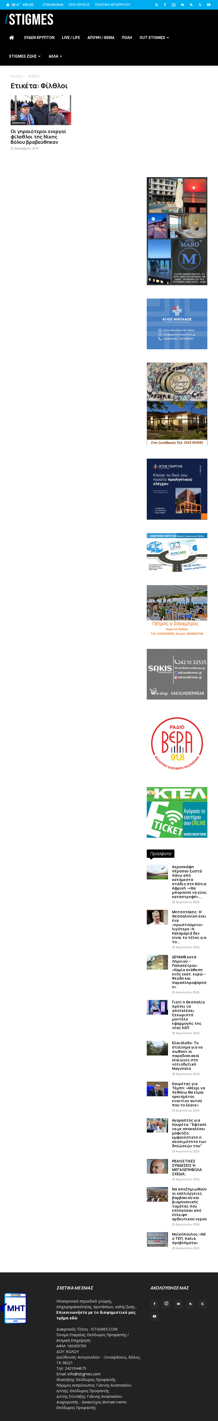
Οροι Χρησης (79, 5)
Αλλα (53, 56)
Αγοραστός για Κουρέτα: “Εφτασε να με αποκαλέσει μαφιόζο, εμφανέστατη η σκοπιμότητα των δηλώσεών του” (189, 1133)
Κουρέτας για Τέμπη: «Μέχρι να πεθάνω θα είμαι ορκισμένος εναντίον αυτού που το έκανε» (188, 1094)
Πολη (127, 37)
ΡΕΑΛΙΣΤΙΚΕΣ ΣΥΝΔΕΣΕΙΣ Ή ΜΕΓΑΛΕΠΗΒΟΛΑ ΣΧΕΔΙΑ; (187, 1167)
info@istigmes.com (84, 1373)
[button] (157, 5)
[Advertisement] (177, 138)
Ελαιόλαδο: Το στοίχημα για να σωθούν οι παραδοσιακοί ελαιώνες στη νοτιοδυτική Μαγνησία (187, 1055)
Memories (19, 123)
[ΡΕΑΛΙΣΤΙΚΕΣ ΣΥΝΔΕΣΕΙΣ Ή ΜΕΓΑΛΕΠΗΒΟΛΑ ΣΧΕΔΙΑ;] (157, 1166)
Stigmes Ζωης (23, 56)
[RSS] (191, 5)
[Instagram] (174, 5)
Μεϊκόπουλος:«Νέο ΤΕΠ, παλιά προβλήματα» (189, 1238)
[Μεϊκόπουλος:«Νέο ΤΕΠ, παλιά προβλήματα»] (157, 1239)
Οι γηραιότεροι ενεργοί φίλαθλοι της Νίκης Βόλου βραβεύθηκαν (38, 136)
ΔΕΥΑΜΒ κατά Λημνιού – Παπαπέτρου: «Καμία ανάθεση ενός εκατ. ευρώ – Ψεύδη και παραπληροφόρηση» (189, 971)
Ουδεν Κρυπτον (39, 37)
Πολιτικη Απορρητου (112, 5)
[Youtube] (209, 5)
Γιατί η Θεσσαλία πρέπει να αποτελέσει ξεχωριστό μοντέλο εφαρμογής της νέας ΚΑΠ (188, 1014)
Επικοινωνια (53, 5)
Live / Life (71, 37)
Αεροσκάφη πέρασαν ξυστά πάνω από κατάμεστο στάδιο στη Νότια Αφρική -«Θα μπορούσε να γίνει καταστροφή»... (189, 881)
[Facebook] (165, 5)
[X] (200, 5)
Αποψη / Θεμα (100, 37)
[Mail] (182, 5)
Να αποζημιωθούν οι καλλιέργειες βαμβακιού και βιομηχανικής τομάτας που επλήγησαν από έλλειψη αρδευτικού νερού (189, 1203)
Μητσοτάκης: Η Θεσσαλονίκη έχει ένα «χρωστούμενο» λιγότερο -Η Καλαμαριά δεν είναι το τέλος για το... (189, 926)
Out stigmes (152, 37)
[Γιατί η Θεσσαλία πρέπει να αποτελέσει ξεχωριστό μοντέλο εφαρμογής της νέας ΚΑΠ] (157, 1007)
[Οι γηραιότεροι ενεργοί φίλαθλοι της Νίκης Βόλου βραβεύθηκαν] (41, 110)
